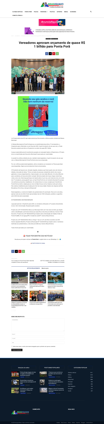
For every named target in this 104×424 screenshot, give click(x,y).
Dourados (22, 376)
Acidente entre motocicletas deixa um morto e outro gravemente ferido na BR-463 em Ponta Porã (19, 286)
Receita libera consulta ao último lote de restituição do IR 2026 (28, 382)
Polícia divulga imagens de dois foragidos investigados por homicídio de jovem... (28, 374)
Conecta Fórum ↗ (17, 15)
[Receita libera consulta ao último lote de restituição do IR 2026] (15, 382)
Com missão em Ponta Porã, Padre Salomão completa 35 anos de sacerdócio (22, 261)
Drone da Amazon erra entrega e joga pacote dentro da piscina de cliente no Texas (55, 286)
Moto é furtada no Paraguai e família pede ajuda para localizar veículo (37, 286)
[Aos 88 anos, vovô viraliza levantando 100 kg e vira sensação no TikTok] (15, 390)
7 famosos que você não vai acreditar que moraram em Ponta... (55, 374)
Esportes (59, 11)
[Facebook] (46, 53)
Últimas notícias (17, 11)
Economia (73, 11)
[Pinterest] (53, 53)
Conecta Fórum (89, 422)
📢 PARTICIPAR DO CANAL (38, 243)
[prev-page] (12, 310)
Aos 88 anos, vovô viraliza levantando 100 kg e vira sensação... (26, 390)
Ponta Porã (28, 11)
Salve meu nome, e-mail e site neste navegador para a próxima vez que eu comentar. (34, 346)
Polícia (36, 11)
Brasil (66, 11)
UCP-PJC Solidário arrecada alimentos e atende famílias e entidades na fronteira (52, 261)
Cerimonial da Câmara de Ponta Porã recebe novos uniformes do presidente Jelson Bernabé (55, 304)
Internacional (50, 282)
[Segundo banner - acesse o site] (52, 30)
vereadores (17, 35)
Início (12, 35)
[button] (91, 12)
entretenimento (52, 376)
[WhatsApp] (57, 53)
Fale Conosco (64, 422)
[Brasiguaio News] (52, 5)
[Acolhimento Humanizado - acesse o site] (52, 22)
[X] (50, 53)
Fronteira (43, 11)
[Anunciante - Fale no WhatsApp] (38, 116)
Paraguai (83, 422)
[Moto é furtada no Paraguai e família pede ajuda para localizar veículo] (38, 277)
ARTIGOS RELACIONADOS (33, 268)
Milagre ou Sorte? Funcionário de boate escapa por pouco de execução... (56, 390)
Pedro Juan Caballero (15, 300)
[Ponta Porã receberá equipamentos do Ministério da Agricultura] (38, 295)
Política (52, 11)
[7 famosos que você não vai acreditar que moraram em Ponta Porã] (43, 374)
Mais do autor (45, 268)
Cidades (58, 422)
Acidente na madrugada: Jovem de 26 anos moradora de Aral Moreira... (55, 382)
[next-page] (15, 310)
